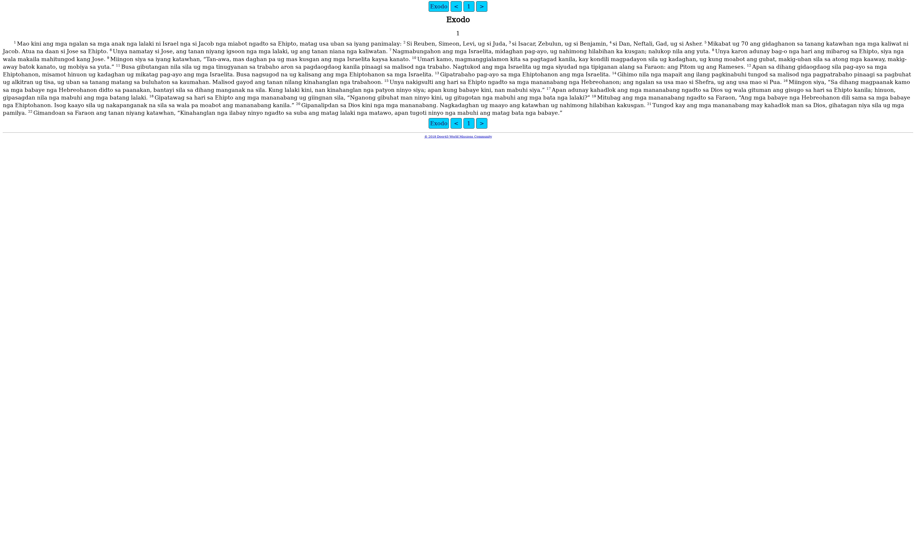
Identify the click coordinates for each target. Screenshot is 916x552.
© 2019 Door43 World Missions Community (458, 136)
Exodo (439, 6)
